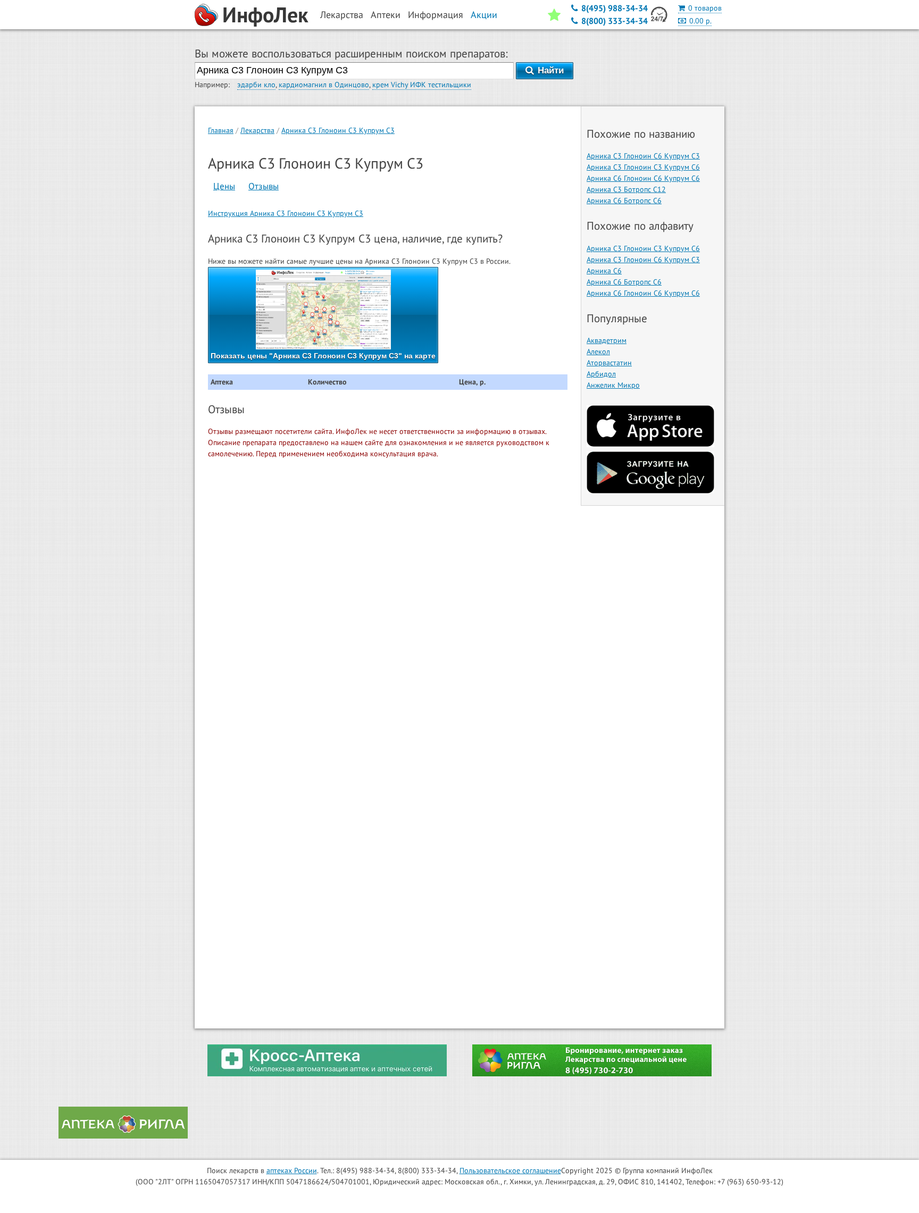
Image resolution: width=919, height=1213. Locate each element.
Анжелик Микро (613, 385)
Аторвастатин (609, 362)
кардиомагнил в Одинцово (324, 84)
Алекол (598, 351)
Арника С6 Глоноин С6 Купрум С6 (643, 178)
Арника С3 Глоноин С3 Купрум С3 (338, 130)
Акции (484, 15)
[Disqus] (387, 604)
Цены (224, 186)
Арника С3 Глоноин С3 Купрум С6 (643, 167)
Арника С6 (604, 270)
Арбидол (601, 374)
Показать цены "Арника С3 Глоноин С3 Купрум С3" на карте (323, 356)
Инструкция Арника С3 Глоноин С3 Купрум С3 (285, 213)
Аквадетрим (606, 340)
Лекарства (257, 130)
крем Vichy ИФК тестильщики (421, 84)
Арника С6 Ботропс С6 (624, 200)
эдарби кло (256, 84)
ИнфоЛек (265, 14)
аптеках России (291, 1170)
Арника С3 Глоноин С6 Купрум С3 (643, 156)
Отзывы (263, 186)
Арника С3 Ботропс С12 (626, 189)
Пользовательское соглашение (510, 1170)
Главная (220, 130)
